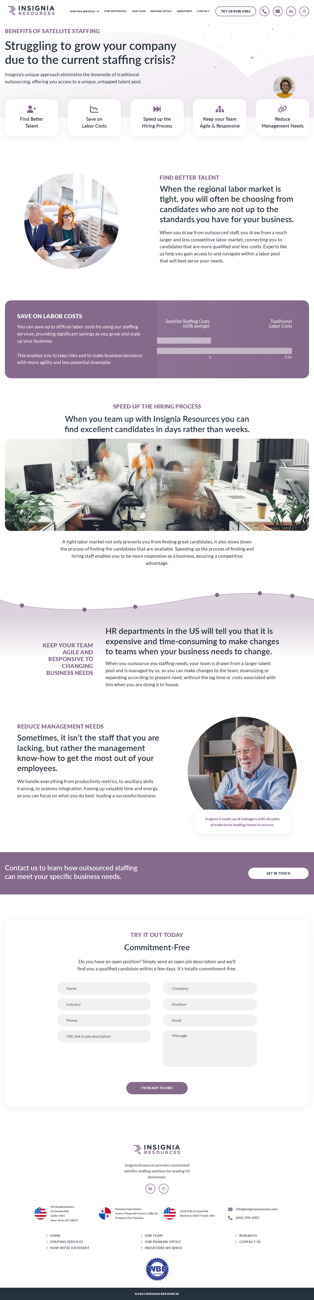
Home (55, 1236)
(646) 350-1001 (247, 1218)
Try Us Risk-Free (236, 11)
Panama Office (161, 11)
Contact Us (250, 1242)
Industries (184, 11)
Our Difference (115, 11)
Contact (203, 11)
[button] (98, 11)
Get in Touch (278, 873)
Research (248, 1236)
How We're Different (69, 1248)
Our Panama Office (163, 1242)
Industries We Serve (163, 1248)
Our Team (138, 11)
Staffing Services (83, 11)
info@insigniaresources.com (256, 1209)
